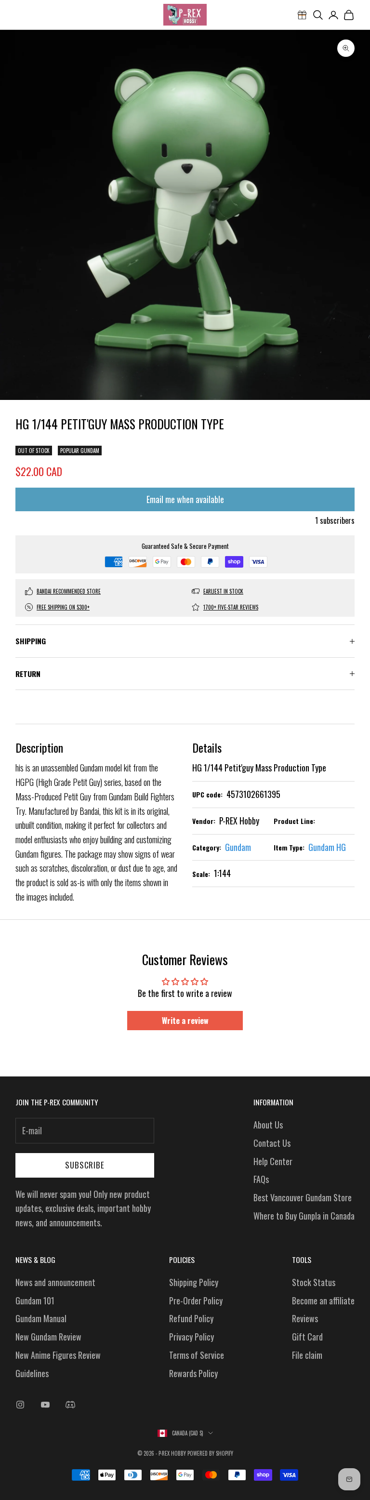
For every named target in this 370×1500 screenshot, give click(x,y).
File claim (307, 1355)
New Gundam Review (48, 1336)
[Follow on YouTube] (45, 1404)
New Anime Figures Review (58, 1355)
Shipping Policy (193, 1282)
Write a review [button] (185, 1020)
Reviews (305, 1318)
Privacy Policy (191, 1336)
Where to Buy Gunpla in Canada (304, 1215)
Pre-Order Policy (196, 1300)
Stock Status (313, 1282)
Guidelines (32, 1373)
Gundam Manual (40, 1318)
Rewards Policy (193, 1373)
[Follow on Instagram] (20, 1404)
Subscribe (85, 1165)
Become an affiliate (323, 1300)
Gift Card (307, 1336)
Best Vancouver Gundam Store (302, 1197)
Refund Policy (191, 1318)
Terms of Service (196, 1355)
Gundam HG (327, 847)
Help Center (272, 1161)
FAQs (261, 1179)
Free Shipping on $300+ (63, 607)
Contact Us (272, 1143)
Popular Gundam (79, 450)
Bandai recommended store (69, 591)
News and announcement (55, 1282)
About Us (268, 1124)
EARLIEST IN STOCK (223, 591)
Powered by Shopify (210, 1453)
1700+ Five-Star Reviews (230, 607)
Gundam (238, 847)
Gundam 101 (34, 1300)
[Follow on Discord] (70, 1404)
